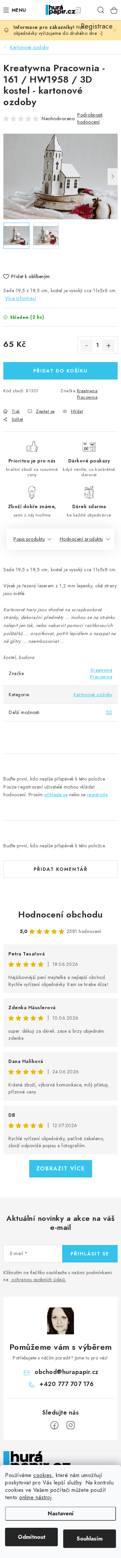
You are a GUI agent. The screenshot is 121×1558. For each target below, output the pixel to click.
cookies (42, 1475)
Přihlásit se (90, 1253)
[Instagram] (71, 1425)
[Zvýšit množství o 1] (109, 346)
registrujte (97, 794)
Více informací (20, 298)
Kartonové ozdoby (93, 694)
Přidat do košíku (60, 370)
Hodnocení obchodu (60, 914)
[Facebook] (54, 1425)
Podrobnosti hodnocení (90, 118)
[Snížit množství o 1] (86, 346)
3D (109, 712)
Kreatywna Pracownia (87, 394)
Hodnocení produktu (81, 539)
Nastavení (61, 1513)
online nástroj (35, 1497)
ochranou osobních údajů (38, 1279)
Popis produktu (29, 539)
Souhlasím (90, 1539)
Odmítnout (31, 1537)
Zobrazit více (60, 1168)
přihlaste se (56, 794)
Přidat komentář (61, 869)
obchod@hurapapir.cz (66, 1372)
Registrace (87, 10)
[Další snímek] (113, 176)
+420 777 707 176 (66, 1384)
